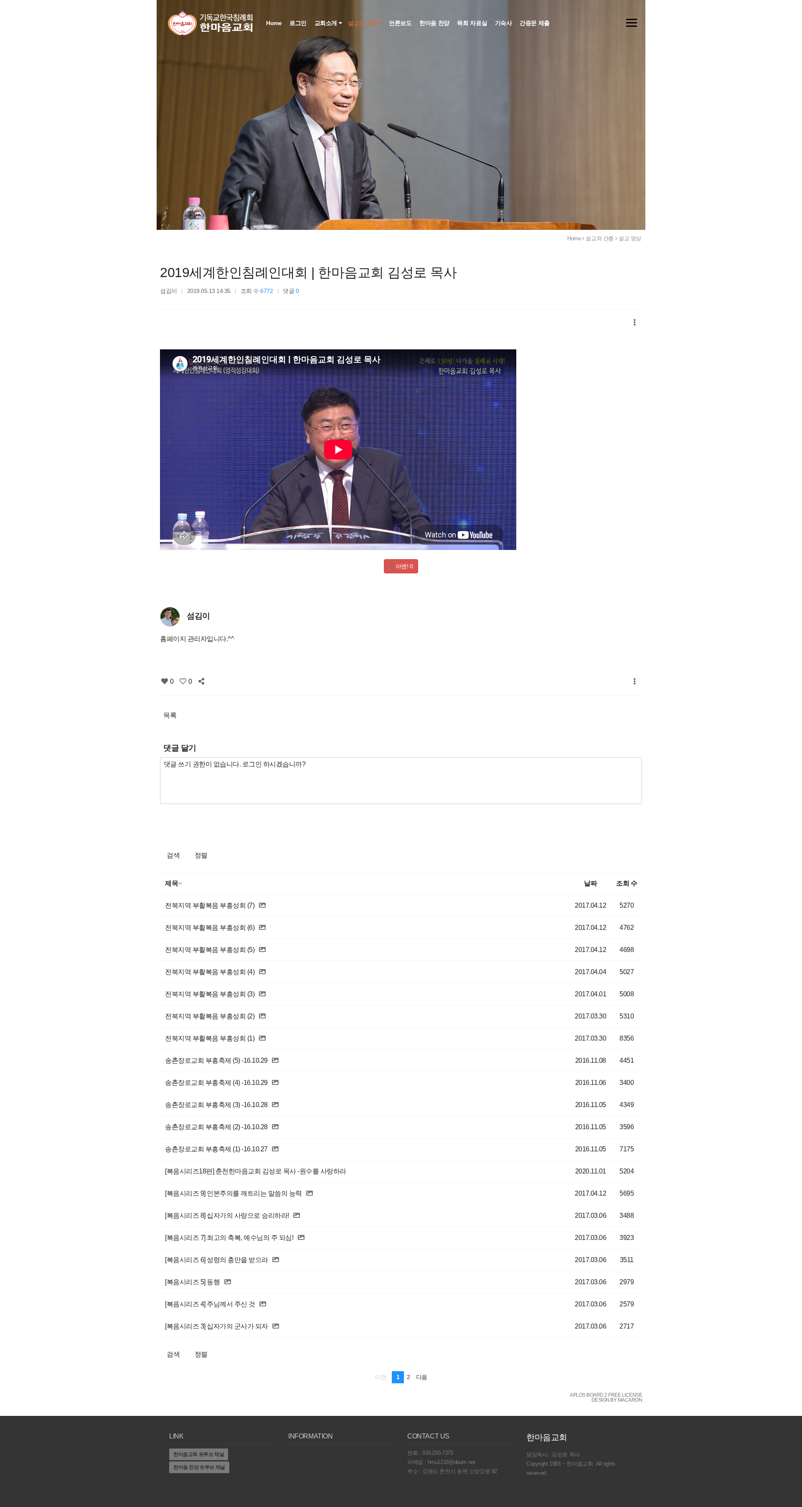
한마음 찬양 (435, 23)
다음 (421, 1377)
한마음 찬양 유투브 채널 (199, 1467)
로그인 (298, 23)
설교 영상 (630, 238)
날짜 (590, 883)
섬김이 (168, 291)
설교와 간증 (363, 23)
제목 (171, 883)
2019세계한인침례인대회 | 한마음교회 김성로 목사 (308, 272)
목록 (169, 715)
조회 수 (626, 883)
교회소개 (327, 23)
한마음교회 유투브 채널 (198, 1454)
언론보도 (401, 23)
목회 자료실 (472, 23)
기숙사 (504, 23)
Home (274, 23)
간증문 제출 (535, 23)
